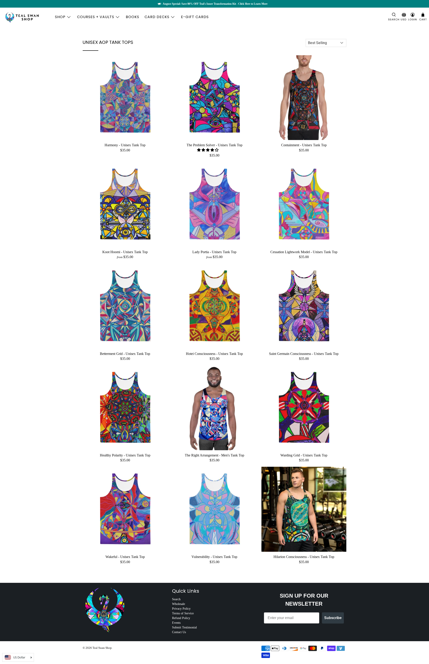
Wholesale (178, 604)
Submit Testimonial (184, 627)
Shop (60, 16)
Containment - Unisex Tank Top (304, 145)
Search (176, 599)
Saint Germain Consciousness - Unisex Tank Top (304, 354)
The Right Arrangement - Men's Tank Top (214, 455)
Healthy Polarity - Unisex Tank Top (125, 455)
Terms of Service (183, 613)
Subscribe (333, 618)
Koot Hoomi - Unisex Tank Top (125, 252)
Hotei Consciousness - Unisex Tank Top (214, 354)
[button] (208, 150)
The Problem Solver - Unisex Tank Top (214, 145)
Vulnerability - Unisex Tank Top (214, 557)
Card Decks (157, 16)
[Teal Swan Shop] (27, 17)
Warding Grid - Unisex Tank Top (303, 455)
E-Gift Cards (195, 16)
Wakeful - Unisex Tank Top (125, 557)
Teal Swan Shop (102, 647)
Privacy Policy (181, 608)
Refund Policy (181, 618)
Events (176, 622)
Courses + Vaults (95, 16)
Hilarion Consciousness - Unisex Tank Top (303, 557)
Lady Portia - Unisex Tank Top (214, 252)
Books (132, 16)
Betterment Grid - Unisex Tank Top (125, 354)
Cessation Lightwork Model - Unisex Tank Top (303, 252)
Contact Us (179, 632)
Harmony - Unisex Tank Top (125, 145)
